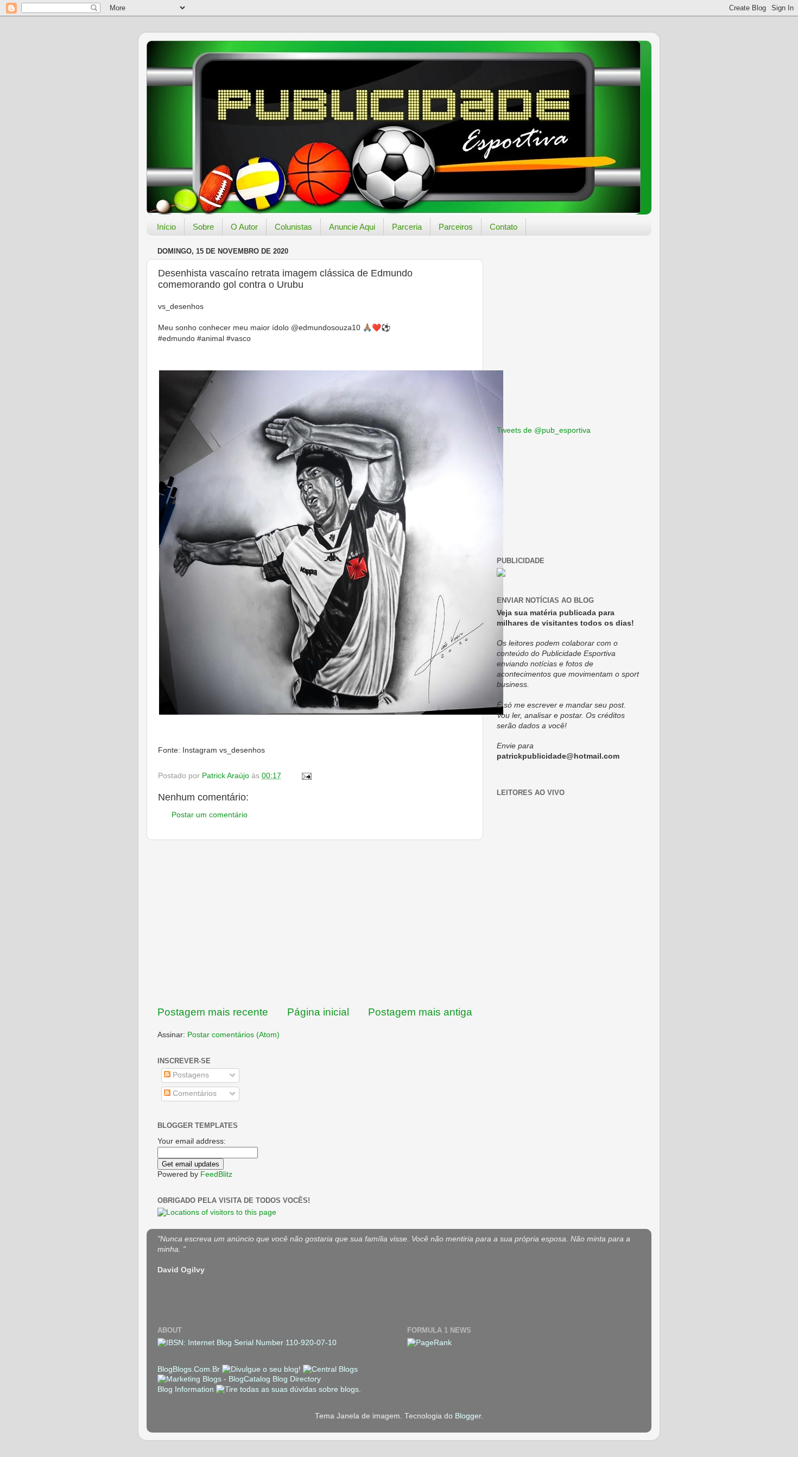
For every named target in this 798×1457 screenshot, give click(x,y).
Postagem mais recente (212, 1012)
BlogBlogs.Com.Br (189, 1369)
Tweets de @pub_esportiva (544, 430)
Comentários (193, 1093)
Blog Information (185, 1389)
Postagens (189, 1075)
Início (166, 226)
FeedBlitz (216, 1174)
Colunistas (293, 226)
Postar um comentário (210, 815)
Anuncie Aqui (352, 226)
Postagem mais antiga (420, 1012)
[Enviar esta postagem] (306, 776)
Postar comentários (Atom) (233, 1035)
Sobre (203, 226)
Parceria (407, 226)
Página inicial (318, 1012)
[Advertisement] (314, 923)
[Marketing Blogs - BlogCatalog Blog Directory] (239, 1379)
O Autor (244, 226)
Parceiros (456, 226)
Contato (503, 226)
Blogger (468, 1416)
